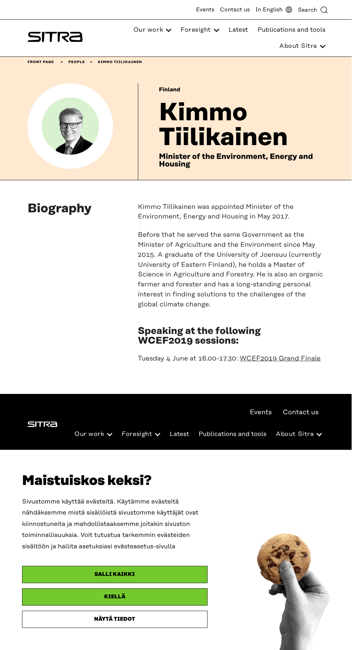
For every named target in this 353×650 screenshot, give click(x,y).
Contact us (235, 10)
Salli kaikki (114, 574)
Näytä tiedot (114, 619)
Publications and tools (291, 30)
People (76, 62)
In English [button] (269, 10)
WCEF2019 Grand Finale (280, 358)
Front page (41, 62)
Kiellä (114, 597)
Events (205, 10)
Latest (238, 30)
